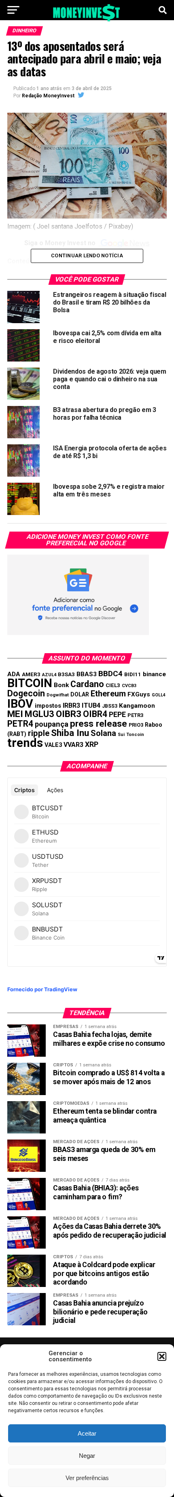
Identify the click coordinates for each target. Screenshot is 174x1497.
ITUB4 (91, 705)
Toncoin (135, 734)
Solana (103, 733)
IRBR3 (71, 705)
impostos (48, 705)
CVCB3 (129, 685)
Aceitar (87, 1433)
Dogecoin (26, 693)
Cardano (87, 684)
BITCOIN (29, 683)
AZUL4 (49, 674)
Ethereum (108, 693)
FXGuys (138, 694)
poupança (51, 724)
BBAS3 (86, 674)
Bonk (61, 685)
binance (154, 674)
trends (25, 743)
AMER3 (31, 674)
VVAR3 (73, 744)
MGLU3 (39, 714)
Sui (121, 734)
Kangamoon (137, 705)
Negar (87, 1455)
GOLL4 (159, 695)
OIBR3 (68, 714)
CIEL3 (113, 685)
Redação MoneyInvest (48, 96)
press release (98, 723)
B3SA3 (66, 674)
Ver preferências (87, 1477)
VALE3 (53, 744)
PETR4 (20, 724)
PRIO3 (136, 725)
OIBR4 (95, 714)
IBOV (20, 704)
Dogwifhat (58, 695)
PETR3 (135, 715)
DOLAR (79, 694)
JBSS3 (109, 706)
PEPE (117, 714)
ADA (13, 674)
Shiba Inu (70, 732)
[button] (162, 1356)
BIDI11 (132, 674)
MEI (15, 714)
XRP (91, 744)
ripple (38, 733)
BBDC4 (110, 673)
